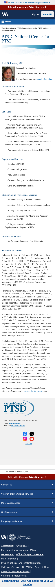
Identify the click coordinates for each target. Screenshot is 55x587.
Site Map (29, 444)
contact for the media (33, 391)
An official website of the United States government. (28, 2)
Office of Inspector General (30, 554)
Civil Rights (22, 545)
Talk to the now (26, 7)
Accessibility (7, 545)
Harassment (7, 554)
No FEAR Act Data (31, 567)
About (46, 28)
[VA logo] (5, 14)
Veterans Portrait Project (13, 575)
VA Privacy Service (10, 567)
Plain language (8, 558)
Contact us (6, 484)
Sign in (35, 14)
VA (3, 28)
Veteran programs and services (17, 493)
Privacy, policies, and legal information (21, 562)
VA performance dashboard (15, 571)
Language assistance (11, 521)
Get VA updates (9, 511)
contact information (43, 79)
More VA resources (10, 502)
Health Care (10, 28)
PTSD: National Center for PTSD (29, 28)
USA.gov (46, 567)
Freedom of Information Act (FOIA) (19, 550)
